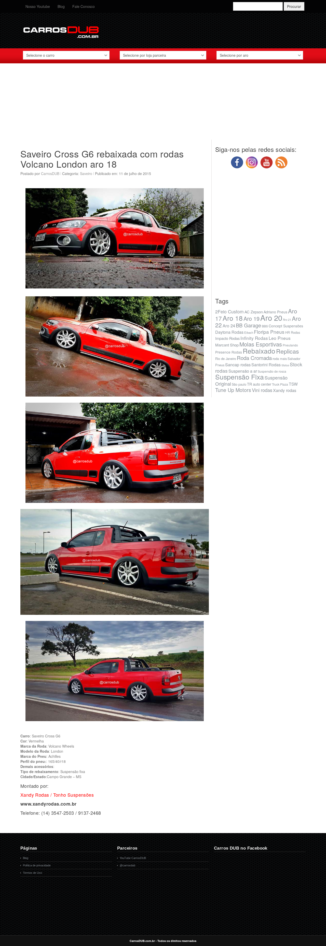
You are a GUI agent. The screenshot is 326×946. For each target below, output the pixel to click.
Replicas (287, 351)
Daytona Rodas (229, 332)
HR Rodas (292, 332)
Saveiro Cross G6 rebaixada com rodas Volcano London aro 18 (102, 158)
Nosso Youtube (37, 6)
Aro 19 (251, 318)
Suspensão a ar (242, 371)
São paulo (239, 384)
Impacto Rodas (227, 338)
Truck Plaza (280, 384)
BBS (265, 326)
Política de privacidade (37, 865)
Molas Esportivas (260, 344)
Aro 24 (229, 326)
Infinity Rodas (254, 338)
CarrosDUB (50, 173)
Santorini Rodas (266, 365)
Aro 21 (287, 319)
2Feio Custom (229, 311)
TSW (293, 384)
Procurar (294, 6)
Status (285, 365)
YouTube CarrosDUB (133, 858)
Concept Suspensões (286, 325)
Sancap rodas (238, 364)
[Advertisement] (163, 104)
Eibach (248, 332)
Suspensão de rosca (272, 371)
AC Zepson (253, 311)
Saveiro (86, 173)
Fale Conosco (83, 6)
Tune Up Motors (233, 390)
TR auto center (259, 384)
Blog (61, 6)
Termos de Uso (32, 872)
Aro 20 (271, 317)
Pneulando (290, 345)
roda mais (280, 358)
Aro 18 (233, 318)
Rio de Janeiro (225, 358)
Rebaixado (259, 350)
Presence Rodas (228, 352)
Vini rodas (262, 390)
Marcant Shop (227, 344)
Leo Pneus (280, 338)
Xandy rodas (284, 390)
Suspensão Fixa (239, 377)
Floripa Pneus (269, 331)
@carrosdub (127, 865)
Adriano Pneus (275, 311)
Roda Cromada (254, 357)
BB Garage (248, 325)
